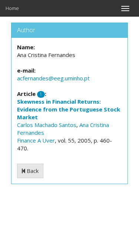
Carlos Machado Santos (46, 124)
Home (12, 8)
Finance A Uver (36, 140)
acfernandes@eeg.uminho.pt (53, 78)
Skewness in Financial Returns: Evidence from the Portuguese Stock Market (68, 109)
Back (32, 170)
